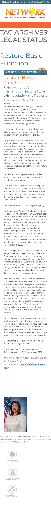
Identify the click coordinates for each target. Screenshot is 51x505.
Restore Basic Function (21, 59)
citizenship (12, 439)
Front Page (30, 436)
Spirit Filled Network (42, 436)
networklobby (24, 442)
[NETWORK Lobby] (25, 13)
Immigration (28, 439)
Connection (21, 436)
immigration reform (40, 439)
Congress (19, 439)
